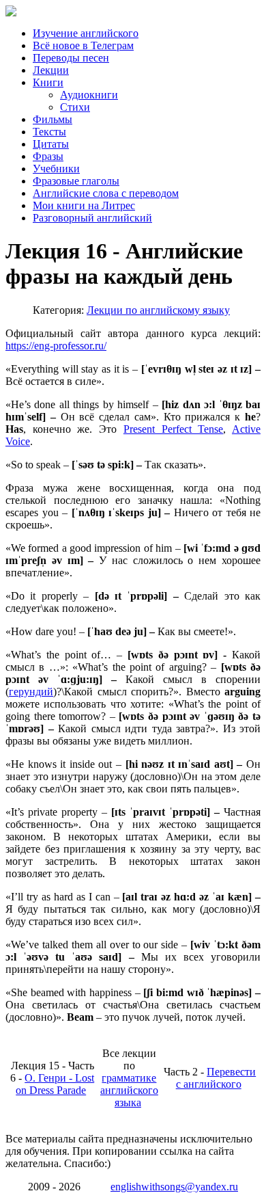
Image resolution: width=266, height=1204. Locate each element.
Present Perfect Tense (173, 429)
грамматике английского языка (129, 1090)
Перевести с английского (216, 1078)
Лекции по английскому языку (158, 310)
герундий (31, 691)
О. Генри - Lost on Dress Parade (55, 1084)
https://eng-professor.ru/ (55, 345)
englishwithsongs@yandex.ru (174, 1186)
